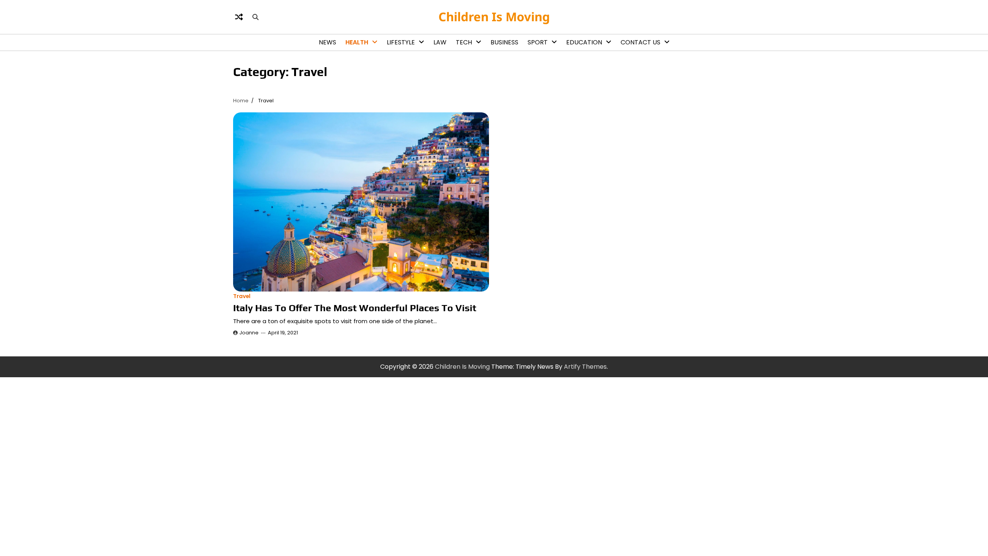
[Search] (255, 17)
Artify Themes (585, 366)
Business (504, 42)
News (327, 42)
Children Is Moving (494, 16)
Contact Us (640, 42)
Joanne (249, 332)
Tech (464, 42)
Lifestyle (401, 42)
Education (584, 42)
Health (356, 42)
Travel (241, 296)
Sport (538, 42)
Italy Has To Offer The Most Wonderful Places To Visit (354, 308)
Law (440, 42)
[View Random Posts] (239, 17)
